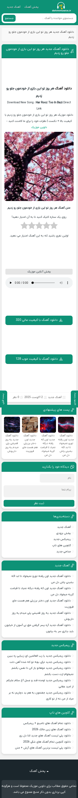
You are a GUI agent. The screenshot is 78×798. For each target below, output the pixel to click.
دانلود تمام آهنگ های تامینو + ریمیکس (47, 723)
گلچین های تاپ (61, 545)
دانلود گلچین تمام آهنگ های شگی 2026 (47, 742)
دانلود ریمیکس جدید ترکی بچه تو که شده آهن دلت (40, 662)
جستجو (9, 18)
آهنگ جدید (13, 7)
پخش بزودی (63, 533)
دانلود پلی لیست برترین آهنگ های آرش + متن (43, 748)
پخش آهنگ (31, 7)
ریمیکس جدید (62, 539)
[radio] (54, 227)
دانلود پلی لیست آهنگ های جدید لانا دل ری (45, 736)
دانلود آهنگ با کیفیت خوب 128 (37, 359)
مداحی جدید (63, 552)
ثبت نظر (39, 503)
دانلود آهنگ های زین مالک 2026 (51, 729)
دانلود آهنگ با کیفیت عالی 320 (37, 320)
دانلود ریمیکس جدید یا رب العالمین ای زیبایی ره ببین (39, 656)
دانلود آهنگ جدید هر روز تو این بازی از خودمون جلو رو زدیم (37, 51)
